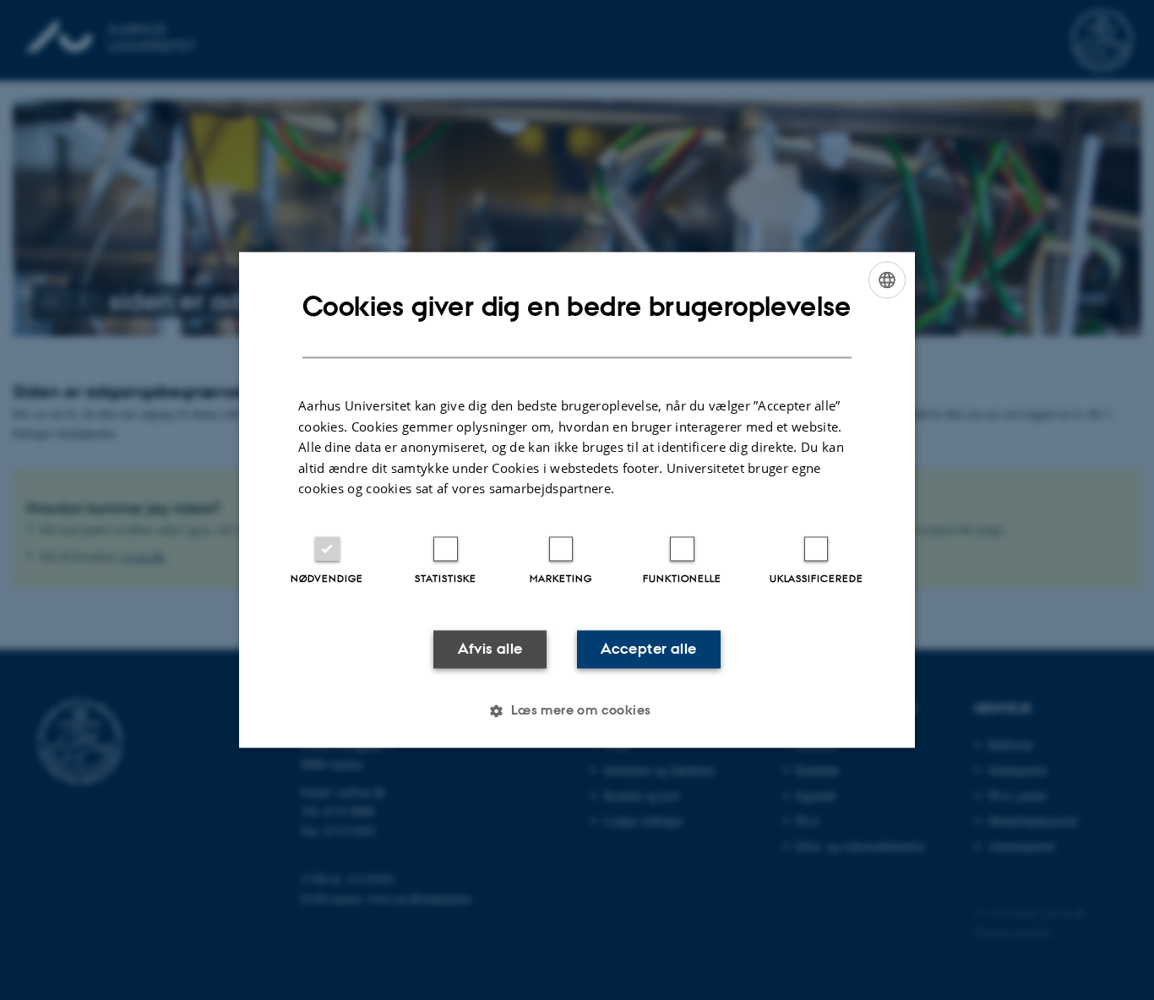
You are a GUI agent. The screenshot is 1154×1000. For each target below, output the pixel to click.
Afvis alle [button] (490, 648)
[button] (576, 711)
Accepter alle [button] (648, 648)
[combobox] (887, 279)
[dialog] (577, 499)
